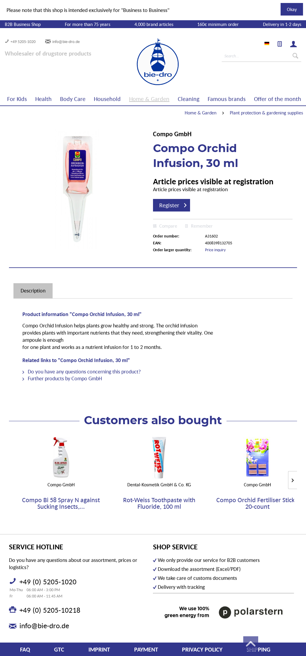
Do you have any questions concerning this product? (84, 371)
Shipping (258, 649)
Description (33, 290)
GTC (59, 649)
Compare (167, 226)
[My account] (293, 44)
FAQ (25, 649)
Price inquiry (215, 249)
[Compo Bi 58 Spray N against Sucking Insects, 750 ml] (61, 458)
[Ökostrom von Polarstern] (223, 612)
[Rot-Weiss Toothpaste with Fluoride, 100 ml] (159, 458)
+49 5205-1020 (23, 41)
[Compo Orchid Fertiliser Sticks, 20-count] (257, 458)
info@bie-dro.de (66, 41)
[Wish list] (280, 44)
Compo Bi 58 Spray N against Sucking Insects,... (61, 503)
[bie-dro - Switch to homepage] (139, 62)
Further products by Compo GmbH (64, 378)
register (169, 205)
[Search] (295, 56)
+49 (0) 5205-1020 (47, 581)
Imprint (99, 649)
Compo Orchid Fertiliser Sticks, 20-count (257, 503)
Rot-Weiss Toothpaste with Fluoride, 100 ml (159, 503)
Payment (146, 649)
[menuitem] (280, 44)
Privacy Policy (202, 649)
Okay (292, 9)
